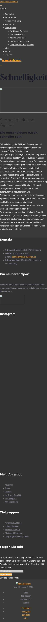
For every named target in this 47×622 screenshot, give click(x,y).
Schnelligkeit (11, 498)
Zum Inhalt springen (9, 2)
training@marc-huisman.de (24, 257)
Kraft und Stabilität (13, 495)
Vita (7, 48)
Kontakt (8, 55)
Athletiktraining (11, 502)
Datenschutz (26, 599)
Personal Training (13, 21)
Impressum (26, 596)
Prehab (8, 492)
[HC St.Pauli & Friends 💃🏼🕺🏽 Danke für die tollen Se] (23, 359)
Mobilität (9, 485)
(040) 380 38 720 (20, 253)
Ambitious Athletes (18, 31)
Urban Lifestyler (17, 34)
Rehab (8, 488)
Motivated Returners (19, 41)
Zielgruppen (10, 28)
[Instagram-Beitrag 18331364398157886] (23, 370)
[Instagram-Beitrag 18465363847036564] (23, 375)
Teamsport (10, 24)
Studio (8, 51)
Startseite (9, 14)
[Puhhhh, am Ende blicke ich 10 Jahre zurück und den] (23, 339)
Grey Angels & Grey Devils (22, 44)
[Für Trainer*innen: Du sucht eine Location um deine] (23, 420)
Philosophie (10, 17)
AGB (26, 592)
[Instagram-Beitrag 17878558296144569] (23, 365)
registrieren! (6, 574)
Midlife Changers (17, 38)
